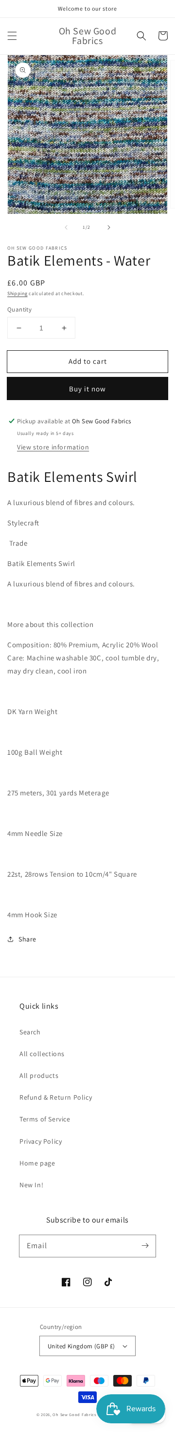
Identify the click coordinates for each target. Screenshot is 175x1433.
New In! (31, 1184)
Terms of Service (44, 1119)
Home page (37, 1163)
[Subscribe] (145, 1245)
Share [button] (27, 939)
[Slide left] (66, 227)
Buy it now (87, 388)
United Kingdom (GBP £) (81, 1346)
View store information (53, 447)
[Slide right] (109, 227)
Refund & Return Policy (55, 1097)
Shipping (17, 293)
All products (38, 1075)
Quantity (19, 309)
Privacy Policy (40, 1141)
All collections (42, 1053)
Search (30, 1032)
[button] (12, 35)
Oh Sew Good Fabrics (74, 1414)
